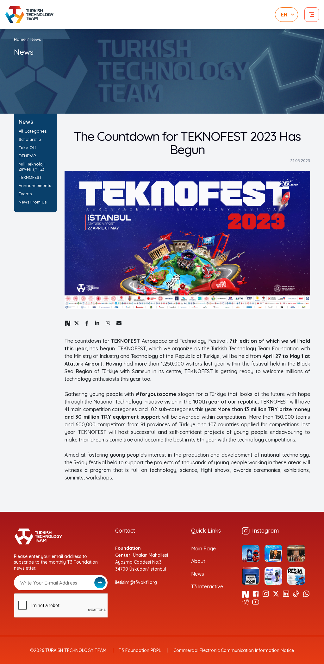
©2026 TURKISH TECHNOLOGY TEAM (68, 650)
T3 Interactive (207, 586)
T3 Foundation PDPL (140, 650)
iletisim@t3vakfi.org (136, 582)
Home (20, 39)
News (197, 574)
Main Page (203, 548)
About (198, 561)
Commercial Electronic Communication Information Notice (233, 650)
